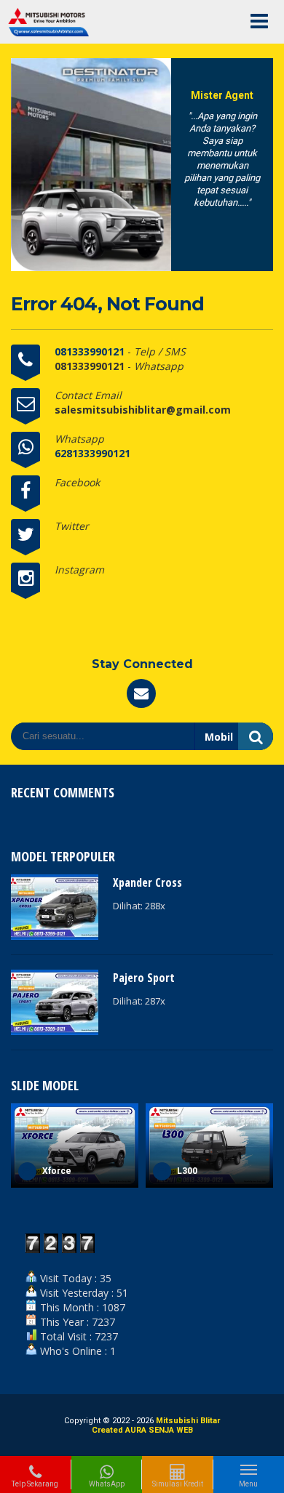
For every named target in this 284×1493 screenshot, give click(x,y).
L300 (62, 1171)
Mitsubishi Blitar (188, 1420)
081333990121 (91, 351)
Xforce (201, 1171)
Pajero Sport (144, 978)
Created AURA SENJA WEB (142, 1430)
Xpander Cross (147, 882)
